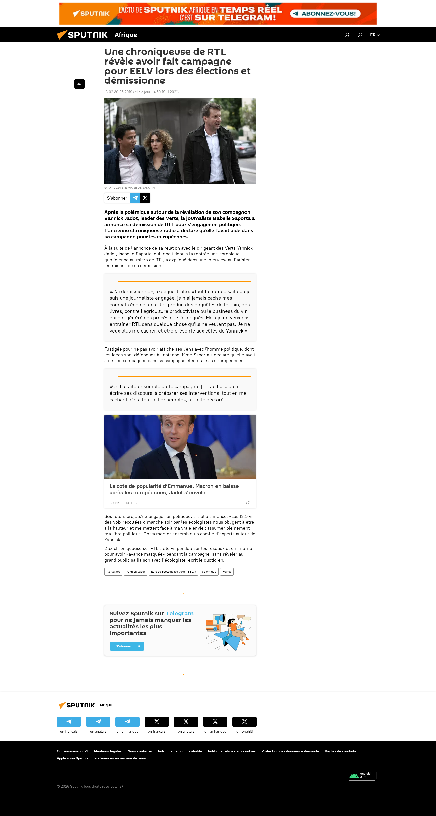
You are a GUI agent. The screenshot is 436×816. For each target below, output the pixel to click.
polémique (209, 571)
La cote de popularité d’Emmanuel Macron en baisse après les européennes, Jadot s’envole (174, 489)
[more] (248, 502)
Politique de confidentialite (180, 751)
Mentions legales (108, 751)
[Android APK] (362, 776)
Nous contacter (140, 751)
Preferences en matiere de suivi (120, 758)
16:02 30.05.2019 (118, 91)
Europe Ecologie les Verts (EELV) (173, 571)
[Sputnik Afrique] (84, 41)
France (226, 571)
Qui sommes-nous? (72, 751)
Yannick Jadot (135, 571)
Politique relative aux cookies (232, 751)
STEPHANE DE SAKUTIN (138, 187)
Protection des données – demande (290, 751)
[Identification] (347, 35)
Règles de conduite (340, 751)
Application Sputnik (72, 758)
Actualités (113, 571)
